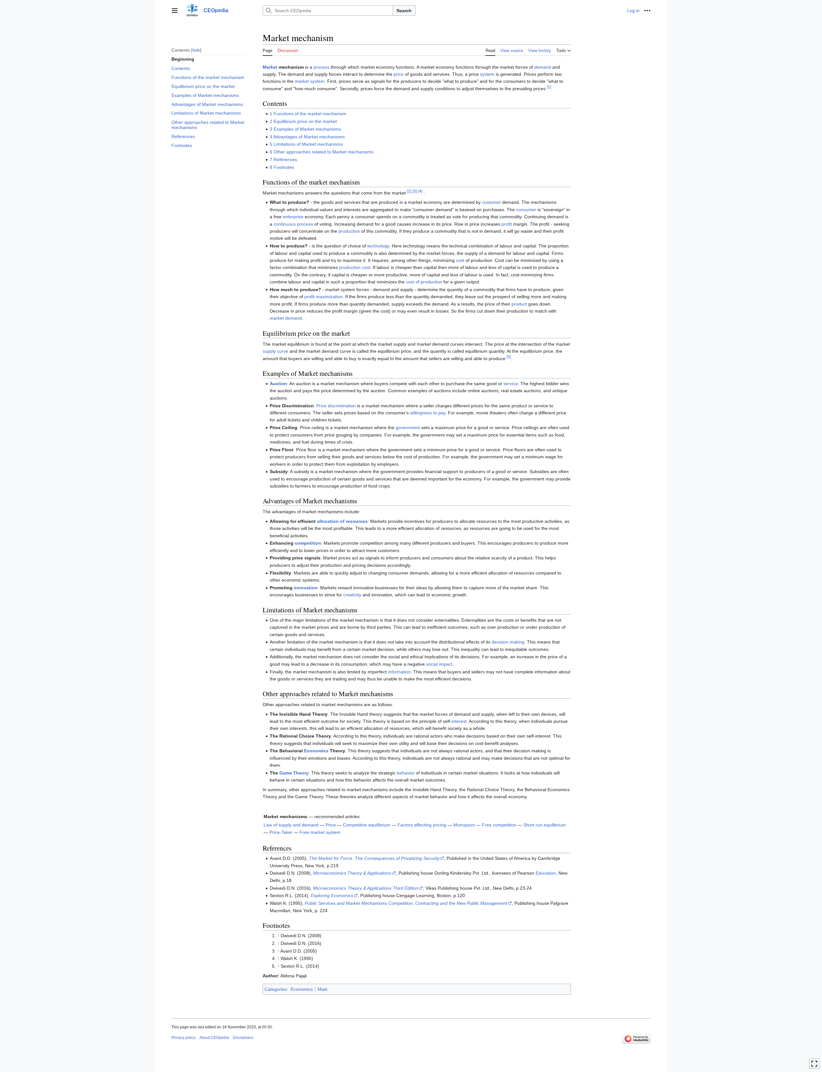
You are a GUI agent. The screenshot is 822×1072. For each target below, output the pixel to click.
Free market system (320, 832)
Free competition (499, 824)
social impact (439, 664)
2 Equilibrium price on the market (303, 121)
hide (196, 50)
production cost (354, 267)
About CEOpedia (214, 1037)
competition (308, 543)
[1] (549, 87)
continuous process (293, 224)
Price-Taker (281, 832)
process (321, 67)
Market (270, 67)
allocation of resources (342, 521)
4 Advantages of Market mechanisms (307, 136)
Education (546, 873)
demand (542, 67)
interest (459, 721)
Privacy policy (183, 1037)
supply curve (275, 351)
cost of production (424, 281)
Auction (278, 383)
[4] (420, 191)
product (519, 304)
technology (378, 245)
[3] (415, 191)
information (399, 671)
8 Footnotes (282, 167)
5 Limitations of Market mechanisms (306, 144)
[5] (509, 357)
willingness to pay (427, 412)
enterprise (293, 216)
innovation (306, 587)
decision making (508, 641)
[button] (175, 10)
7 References (283, 159)
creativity (352, 594)
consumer (526, 209)
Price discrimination (336, 405)
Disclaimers (243, 1037)
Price (331, 824)
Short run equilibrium (544, 824)
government (408, 427)
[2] (409, 191)
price (399, 74)
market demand (286, 318)
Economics (316, 750)
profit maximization (323, 296)
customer (491, 202)
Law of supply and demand (291, 824)
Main (323, 989)
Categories (276, 989)
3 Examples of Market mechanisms (305, 129)
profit (507, 224)
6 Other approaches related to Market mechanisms (321, 151)
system (487, 74)
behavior (406, 772)
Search (404, 10)
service (510, 383)
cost (460, 260)
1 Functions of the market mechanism (308, 113)
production (349, 231)
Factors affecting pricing (422, 824)
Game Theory (294, 772)
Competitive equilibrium (366, 824)
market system (310, 81)
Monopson (464, 824)
